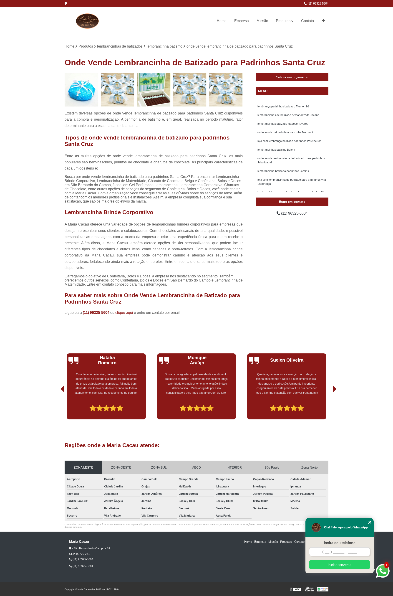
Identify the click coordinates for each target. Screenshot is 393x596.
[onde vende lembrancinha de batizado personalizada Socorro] (154, 90)
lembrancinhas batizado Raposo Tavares (282, 123)
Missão (262, 21)
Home (222, 21)
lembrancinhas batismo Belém (276, 149)
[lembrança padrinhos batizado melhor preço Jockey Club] (226, 90)
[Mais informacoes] (323, 20)
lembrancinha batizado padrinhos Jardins (283, 171)
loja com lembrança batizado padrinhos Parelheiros (289, 141)
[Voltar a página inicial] (87, 21)
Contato (307, 21)
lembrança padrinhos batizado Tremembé (283, 106)
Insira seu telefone (339, 543)
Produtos (283, 21)
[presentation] (56, 406)
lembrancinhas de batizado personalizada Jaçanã (288, 115)
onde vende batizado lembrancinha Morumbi (285, 132)
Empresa (241, 21)
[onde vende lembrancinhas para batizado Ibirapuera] (118, 90)
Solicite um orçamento (292, 77)
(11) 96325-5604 (317, 3)
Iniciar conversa (339, 565)
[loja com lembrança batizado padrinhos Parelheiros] (190, 90)
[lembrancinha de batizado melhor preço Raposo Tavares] (81, 90)
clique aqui (124, 312)
